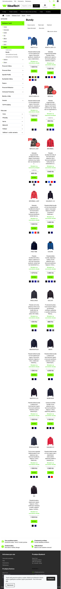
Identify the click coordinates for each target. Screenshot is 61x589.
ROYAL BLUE (33, 80)
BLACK (30, 77)
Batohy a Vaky (6, 96)
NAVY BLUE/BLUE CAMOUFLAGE (50, 130)
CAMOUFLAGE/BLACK (48, 130)
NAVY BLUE (38, 77)
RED (30, 80)
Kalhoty (6, 59)
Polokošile (6, 29)
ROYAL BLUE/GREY (53, 130)
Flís (4, 35)
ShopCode (57, 587)
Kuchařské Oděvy (7, 79)
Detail (34, 71)
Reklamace (28, 1)
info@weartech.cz (39, 572)
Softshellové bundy (11, 54)
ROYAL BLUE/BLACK (52, 281)
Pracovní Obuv (6, 70)
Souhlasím (51, 578)
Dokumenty (21, 1)
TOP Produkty (6, 104)
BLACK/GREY (46, 182)
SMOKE (35, 80)
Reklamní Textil (7, 23)
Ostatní (4, 100)
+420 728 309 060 (39, 574)
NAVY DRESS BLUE (35, 379)
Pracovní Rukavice (7, 87)
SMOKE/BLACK (55, 281)
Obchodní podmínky (7, 1)
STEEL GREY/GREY (34, 185)
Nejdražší (49, 25)
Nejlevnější (41, 25)
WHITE (38, 80)
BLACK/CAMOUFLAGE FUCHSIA (30, 182)
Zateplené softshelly (12, 57)
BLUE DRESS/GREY (49, 182)
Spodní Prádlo (6, 74)
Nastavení (10, 585)
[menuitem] (4, 12)
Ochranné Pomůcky (8, 92)
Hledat (36, 6)
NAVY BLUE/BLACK (35, 526)
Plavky (5, 62)
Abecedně (41, 28)
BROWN (33, 77)
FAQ (15, 1)
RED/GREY (38, 182)
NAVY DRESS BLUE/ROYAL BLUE (49, 281)
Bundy (5, 47)
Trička (5, 27)
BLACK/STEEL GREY (46, 281)
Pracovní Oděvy (7, 66)
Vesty (5, 44)
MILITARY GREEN (35, 77)
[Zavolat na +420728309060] (51, 1)
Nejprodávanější (31, 28)
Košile (5, 32)
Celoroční (8, 50)
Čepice (4, 83)
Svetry (5, 41)
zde (7, 581)
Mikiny (5, 38)
